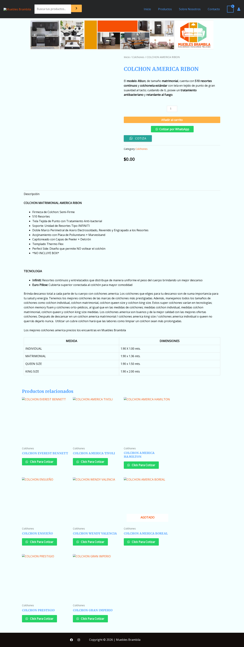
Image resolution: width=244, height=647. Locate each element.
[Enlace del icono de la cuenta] (238, 9)
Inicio (147, 9)
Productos (165, 9)
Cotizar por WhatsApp (174, 129)
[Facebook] (71, 639)
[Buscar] (76, 8)
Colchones (138, 57)
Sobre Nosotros (190, 9)
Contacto (214, 9)
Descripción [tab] (31, 194)
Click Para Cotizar (41, 462)
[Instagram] (78, 639)
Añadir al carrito (172, 120)
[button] (172, 130)
